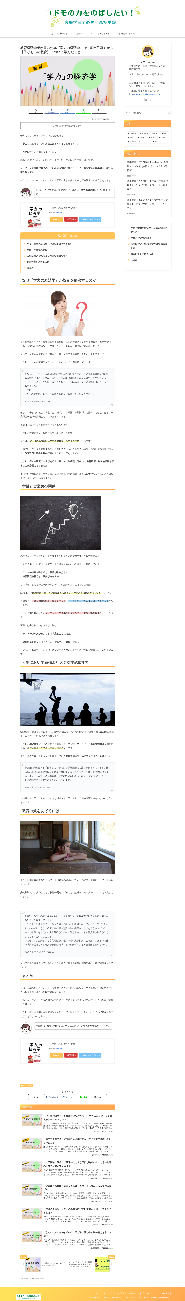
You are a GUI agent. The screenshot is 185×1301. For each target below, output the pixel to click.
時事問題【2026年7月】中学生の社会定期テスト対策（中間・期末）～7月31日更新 (147, 185)
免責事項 (165, 1293)
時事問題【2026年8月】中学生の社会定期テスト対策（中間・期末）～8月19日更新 (147, 166)
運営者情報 (121, 1293)
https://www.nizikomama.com (145, 94)
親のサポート (27, 1085)
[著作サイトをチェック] (146, 99)
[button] (99, 111)
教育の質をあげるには (38, 261)
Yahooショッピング (90, 219)
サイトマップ (109, 1293)
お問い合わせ (134, 1293)
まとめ (30, 267)
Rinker (59, 212)
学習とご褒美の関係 (37, 250)
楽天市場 (71, 219)
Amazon (56, 219)
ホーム (98, 1293)
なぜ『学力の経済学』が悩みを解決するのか (49, 244)
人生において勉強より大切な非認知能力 (47, 255)
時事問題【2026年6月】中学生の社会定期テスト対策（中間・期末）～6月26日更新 (147, 204)
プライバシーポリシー (150, 1293)
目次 (65, 235)
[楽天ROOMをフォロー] (149, 99)
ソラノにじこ (147, 61)
